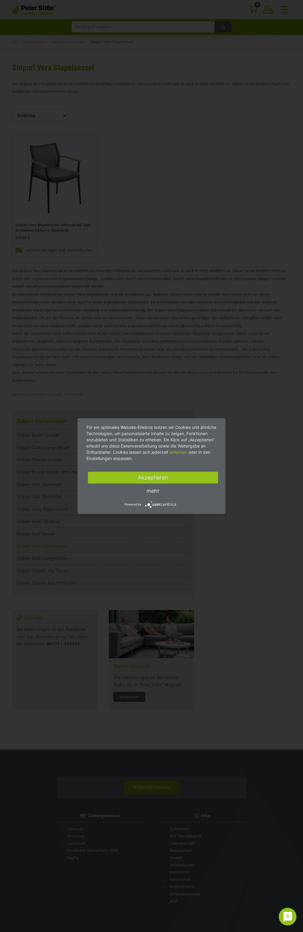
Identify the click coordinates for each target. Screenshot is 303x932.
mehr (152, 490)
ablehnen (178, 451)
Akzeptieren (153, 477)
